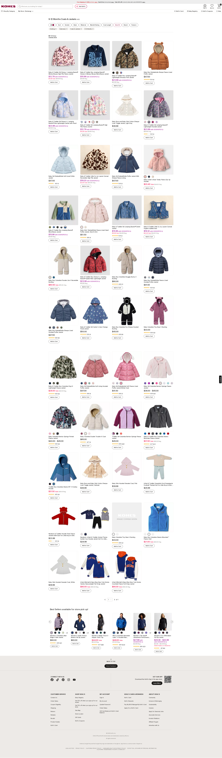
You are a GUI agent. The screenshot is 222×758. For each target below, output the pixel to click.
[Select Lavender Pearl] (171, 383)
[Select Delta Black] (121, 632)
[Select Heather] (152, 433)
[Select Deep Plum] (138, 632)
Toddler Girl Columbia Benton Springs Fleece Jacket (126, 437)
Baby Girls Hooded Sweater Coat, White (62, 582)
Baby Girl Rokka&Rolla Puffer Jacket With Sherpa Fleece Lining (125, 177)
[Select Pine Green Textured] (61, 327)
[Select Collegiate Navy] (50, 383)
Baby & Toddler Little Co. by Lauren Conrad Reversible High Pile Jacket (94, 177)
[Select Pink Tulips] (89, 122)
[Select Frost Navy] (81, 383)
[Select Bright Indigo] (145, 433)
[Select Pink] (145, 176)
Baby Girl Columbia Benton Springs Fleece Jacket (157, 387)
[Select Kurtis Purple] (159, 632)
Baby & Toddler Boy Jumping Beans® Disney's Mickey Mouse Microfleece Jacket (94, 73)
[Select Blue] (149, 176)
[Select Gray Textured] (145, 277)
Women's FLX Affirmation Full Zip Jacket (162, 636)
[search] (20, 6)
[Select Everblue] (59, 632)
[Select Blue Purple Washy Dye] (81, 122)
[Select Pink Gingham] (89, 433)
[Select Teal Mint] (89, 383)
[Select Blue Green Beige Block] (65, 227)
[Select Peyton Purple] (146, 632)
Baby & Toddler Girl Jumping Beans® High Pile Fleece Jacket (93, 126)
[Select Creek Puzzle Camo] (57, 383)
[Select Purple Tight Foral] (149, 122)
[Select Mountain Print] (53, 227)
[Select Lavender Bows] (85, 122)
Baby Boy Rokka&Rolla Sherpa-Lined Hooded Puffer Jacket (61, 331)
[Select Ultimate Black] (83, 632)
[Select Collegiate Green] (100, 632)
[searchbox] (45, 6)
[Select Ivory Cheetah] (97, 122)
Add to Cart (54, 82)
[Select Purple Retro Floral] (145, 122)
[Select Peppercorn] (76, 632)
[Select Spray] (168, 383)
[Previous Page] (105, 599)
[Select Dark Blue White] (97, 632)
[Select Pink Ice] (156, 383)
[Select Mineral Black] (155, 632)
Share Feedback (111, 666)
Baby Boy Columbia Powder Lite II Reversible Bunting (63, 281)
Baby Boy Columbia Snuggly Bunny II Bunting (124, 277)
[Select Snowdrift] (164, 383)
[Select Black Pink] (104, 632)
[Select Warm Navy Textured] (53, 327)
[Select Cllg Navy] (53, 277)
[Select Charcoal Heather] (152, 534)
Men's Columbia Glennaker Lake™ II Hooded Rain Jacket (121, 636)
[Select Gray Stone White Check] (152, 277)
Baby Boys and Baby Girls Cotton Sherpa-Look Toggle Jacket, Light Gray (126, 122)
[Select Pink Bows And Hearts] (152, 122)
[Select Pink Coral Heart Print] (121, 383)
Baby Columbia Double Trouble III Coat (93, 436)
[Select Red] (50, 484)
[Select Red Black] (149, 433)
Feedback (220, 380)
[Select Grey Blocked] (61, 227)
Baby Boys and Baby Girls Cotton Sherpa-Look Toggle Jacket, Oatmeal (94, 484)
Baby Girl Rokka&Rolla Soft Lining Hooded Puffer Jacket (94, 387)
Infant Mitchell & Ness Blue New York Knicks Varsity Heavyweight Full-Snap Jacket (94, 583)
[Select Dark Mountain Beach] (113, 534)
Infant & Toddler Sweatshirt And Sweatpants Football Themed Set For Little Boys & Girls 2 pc (158, 484)
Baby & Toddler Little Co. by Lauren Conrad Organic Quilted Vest (158, 227)
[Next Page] (114, 599)
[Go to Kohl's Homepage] (8, 6)
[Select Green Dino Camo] (50, 227)
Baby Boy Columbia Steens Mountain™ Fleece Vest (156, 538)
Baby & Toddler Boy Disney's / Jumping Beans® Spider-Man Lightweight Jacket (93, 277)
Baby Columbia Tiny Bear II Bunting (155, 327)
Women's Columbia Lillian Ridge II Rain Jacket (58, 636)
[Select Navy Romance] (134, 632)
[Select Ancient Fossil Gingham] (85, 433)
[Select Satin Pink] (160, 383)
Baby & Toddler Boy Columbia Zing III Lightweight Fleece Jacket (61, 387)
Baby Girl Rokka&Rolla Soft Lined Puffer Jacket (62, 177)
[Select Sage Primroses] (57, 433)
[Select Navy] (152, 383)
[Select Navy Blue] (85, 534)
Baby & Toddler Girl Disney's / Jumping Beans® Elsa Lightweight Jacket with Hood (62, 122)
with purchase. (87, 2)
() (153, 79)
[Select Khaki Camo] (117, 72)
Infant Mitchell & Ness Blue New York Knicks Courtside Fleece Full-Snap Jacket (126, 583)
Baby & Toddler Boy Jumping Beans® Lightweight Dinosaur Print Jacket (124, 76)
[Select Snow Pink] (93, 383)
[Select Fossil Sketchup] (53, 433)
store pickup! (106, 2)
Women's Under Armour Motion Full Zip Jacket (79, 636)
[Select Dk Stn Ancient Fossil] (50, 277)
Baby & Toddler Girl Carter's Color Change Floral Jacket (94, 328)
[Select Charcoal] (142, 632)
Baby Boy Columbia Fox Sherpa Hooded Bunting (125, 328)
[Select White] (80, 632)
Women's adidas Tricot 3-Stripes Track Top (100, 636)
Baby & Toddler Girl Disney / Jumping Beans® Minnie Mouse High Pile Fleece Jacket (63, 73)
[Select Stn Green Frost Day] (53, 383)
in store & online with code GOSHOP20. (130, 2)
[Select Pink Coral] (85, 383)
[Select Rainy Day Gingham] (53, 484)
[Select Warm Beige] (57, 327)
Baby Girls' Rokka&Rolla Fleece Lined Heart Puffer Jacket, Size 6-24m (94, 231)
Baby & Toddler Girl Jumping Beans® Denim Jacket (126, 227)
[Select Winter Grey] (50, 327)
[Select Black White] (93, 632)
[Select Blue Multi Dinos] (121, 72)
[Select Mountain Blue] (114, 632)
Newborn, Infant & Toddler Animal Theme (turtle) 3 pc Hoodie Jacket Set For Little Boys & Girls (93, 538)
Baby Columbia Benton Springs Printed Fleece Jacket (61, 437)
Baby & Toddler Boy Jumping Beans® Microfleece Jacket (61, 231)
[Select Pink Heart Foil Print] (113, 383)
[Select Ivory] (85, 227)
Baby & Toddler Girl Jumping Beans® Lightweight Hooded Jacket (156, 126)
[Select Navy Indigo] (164, 433)
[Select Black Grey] (117, 632)
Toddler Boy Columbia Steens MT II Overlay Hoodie (63, 487)
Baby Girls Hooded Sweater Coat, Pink (124, 483)
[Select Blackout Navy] (72, 632)
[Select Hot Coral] (121, 433)
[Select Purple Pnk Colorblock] (113, 433)
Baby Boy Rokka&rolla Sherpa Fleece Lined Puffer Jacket (158, 73)
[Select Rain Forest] (160, 433)
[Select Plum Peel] (163, 632)
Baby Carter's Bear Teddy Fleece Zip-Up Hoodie (157, 180)
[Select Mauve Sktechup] (81, 433)
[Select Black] (57, 227)
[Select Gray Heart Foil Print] (117, 383)
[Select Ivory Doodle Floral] (93, 122)
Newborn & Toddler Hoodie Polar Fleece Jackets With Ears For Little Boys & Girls (62, 534)
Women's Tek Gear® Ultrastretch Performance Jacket (141, 636)
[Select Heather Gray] (81, 534)
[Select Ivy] (152, 176)
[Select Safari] (63, 632)
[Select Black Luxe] (113, 72)
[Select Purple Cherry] (156, 122)
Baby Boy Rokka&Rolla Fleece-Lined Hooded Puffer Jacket (156, 281)
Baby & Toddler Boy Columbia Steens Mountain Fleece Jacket (156, 437)
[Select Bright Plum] (149, 383)
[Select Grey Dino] (149, 277)
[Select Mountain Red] (168, 433)
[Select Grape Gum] (145, 383)
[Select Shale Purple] (51, 632)
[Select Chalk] (117, 534)
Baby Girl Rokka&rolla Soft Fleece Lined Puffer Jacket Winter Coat (125, 387)
